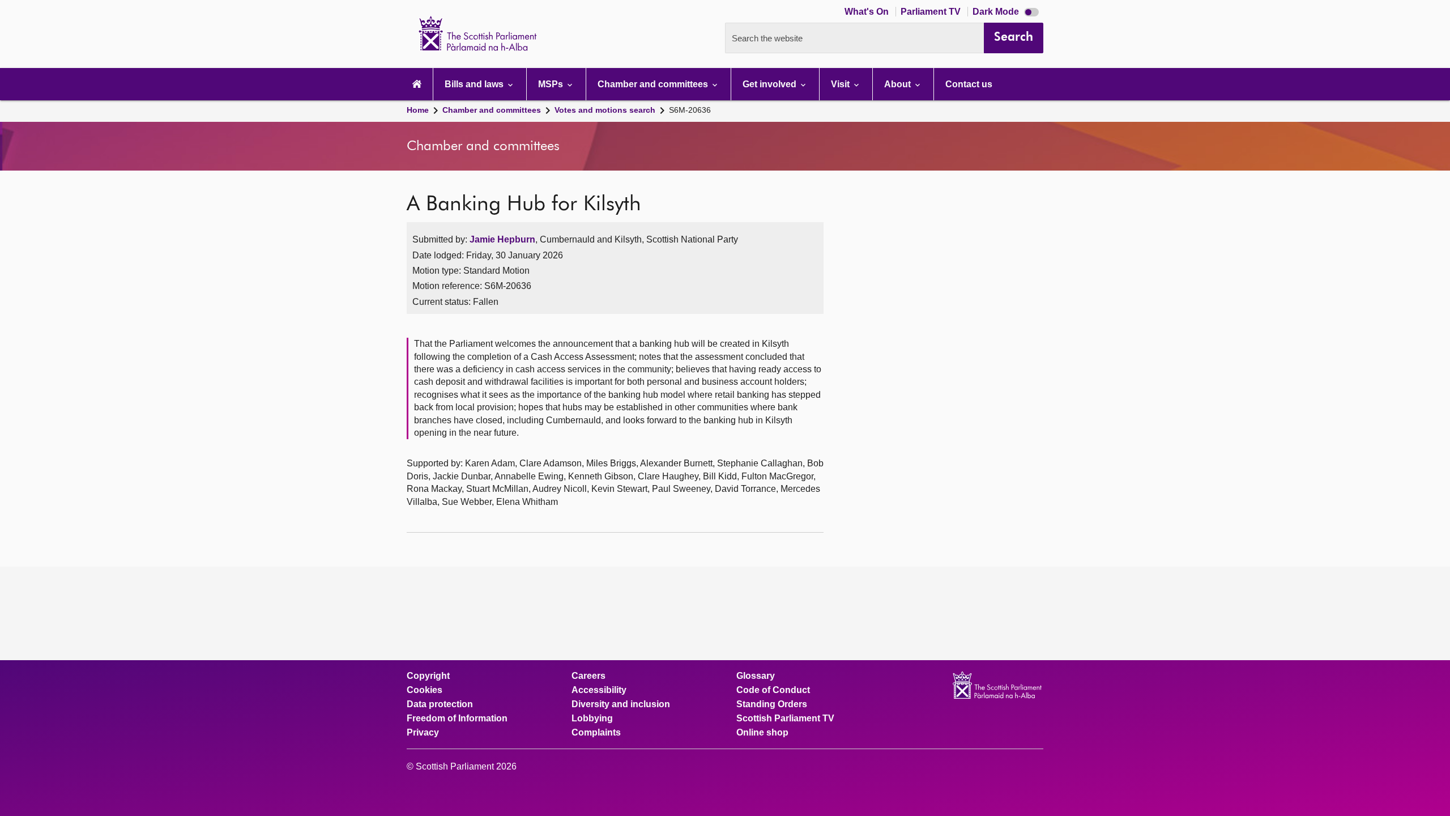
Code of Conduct (773, 690)
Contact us (968, 84)
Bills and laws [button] (475, 84)
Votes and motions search (605, 109)
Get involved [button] (771, 84)
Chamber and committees (491, 109)
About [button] (898, 84)
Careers (588, 676)
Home (418, 109)
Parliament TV (932, 11)
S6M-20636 (690, 109)
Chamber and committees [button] (654, 84)
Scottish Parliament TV (785, 718)
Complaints (596, 732)
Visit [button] (841, 84)
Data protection (440, 704)
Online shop (762, 732)
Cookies (424, 690)
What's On (868, 11)
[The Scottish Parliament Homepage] (417, 84)
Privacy (423, 732)
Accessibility (599, 690)
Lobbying (592, 718)
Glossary (755, 676)
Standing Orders (771, 704)
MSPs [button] (551, 84)
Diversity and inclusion (621, 704)
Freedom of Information (457, 718)
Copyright (428, 676)
